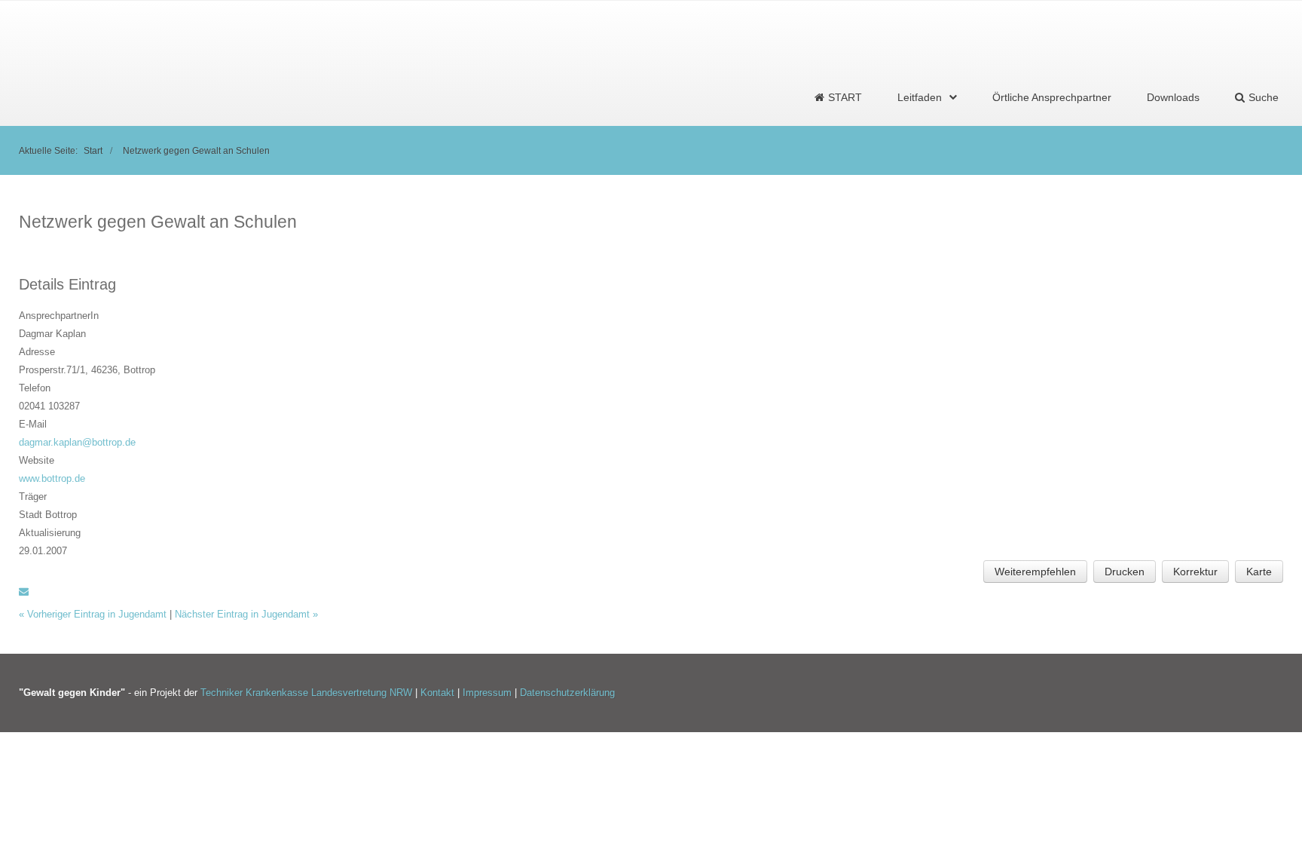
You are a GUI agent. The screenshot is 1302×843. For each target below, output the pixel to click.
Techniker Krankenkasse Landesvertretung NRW (306, 692)
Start (93, 150)
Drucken (1125, 572)
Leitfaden (919, 97)
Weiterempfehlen (1035, 572)
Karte (1259, 572)
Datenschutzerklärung (567, 692)
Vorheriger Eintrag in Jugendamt (94, 614)
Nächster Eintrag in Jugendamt (246, 614)
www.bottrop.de (52, 478)
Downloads (1173, 97)
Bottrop (139, 370)
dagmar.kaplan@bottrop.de (77, 442)
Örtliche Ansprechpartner (1051, 97)
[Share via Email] (24, 591)
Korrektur (1195, 572)
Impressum (489, 692)
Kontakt (438, 692)
